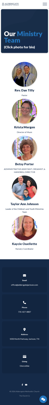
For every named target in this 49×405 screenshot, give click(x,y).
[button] (45, 4)
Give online (24, 366)
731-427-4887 (24, 312)
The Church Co (24, 396)
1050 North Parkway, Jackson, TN (24, 339)
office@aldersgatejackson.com (24, 285)
